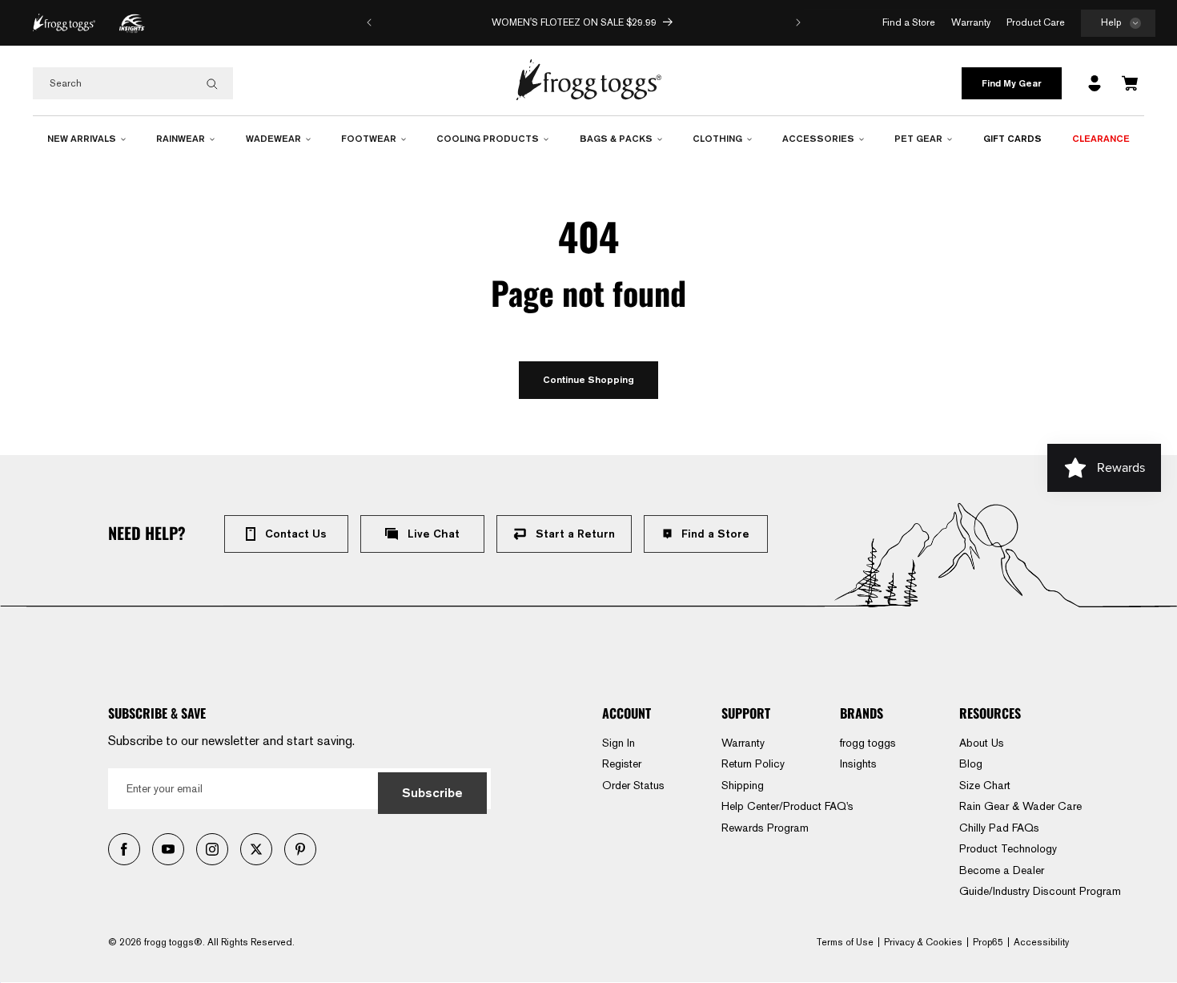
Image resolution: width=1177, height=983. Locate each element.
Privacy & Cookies (923, 942)
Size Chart (984, 785)
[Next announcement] (798, 22)
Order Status (633, 785)
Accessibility (1041, 942)
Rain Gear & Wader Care (1020, 806)
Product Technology (1008, 848)
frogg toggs (868, 742)
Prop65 (988, 942)
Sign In (618, 742)
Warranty (743, 742)
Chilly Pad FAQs (999, 827)
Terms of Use (845, 942)
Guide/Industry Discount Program (1040, 890)
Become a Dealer (1001, 870)
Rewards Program (765, 827)
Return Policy (753, 763)
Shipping (742, 785)
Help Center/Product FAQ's (787, 806)
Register (621, 763)
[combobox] (133, 83)
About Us (981, 742)
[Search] (212, 84)
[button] (1118, 24)
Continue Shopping (588, 379)
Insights (858, 763)
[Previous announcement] (369, 22)
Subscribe (432, 792)
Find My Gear (1012, 83)
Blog (970, 763)
